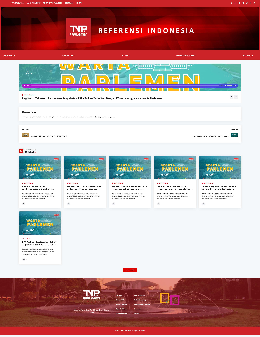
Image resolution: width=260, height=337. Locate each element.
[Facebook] (251, 3)
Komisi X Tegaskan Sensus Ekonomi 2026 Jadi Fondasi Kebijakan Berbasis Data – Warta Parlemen (220, 189)
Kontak (79, 3)
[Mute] (225, 85)
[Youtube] (231, 3)
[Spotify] (243, 3)
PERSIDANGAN (185, 55)
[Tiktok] (247, 3)
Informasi (69, 3)
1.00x (234, 85)
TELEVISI (67, 55)
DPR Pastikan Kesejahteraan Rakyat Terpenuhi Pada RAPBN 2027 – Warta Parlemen (40, 245)
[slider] (230, 85)
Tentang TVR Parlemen (52, 3)
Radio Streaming (33, 3)
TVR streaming (18, 3)
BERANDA (9, 55)
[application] (130, 86)
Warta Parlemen (29, 95)
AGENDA (248, 55)
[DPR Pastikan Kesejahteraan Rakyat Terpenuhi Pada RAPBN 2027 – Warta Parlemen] (40, 223)
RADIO (125, 55)
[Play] (25, 85)
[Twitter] (254, 3)
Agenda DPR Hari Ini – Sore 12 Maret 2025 (49, 136)
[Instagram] (235, 3)
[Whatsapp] (239, 3)
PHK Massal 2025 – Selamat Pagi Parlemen (210, 136)
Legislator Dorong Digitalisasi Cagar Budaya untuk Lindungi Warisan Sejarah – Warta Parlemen (84, 189)
